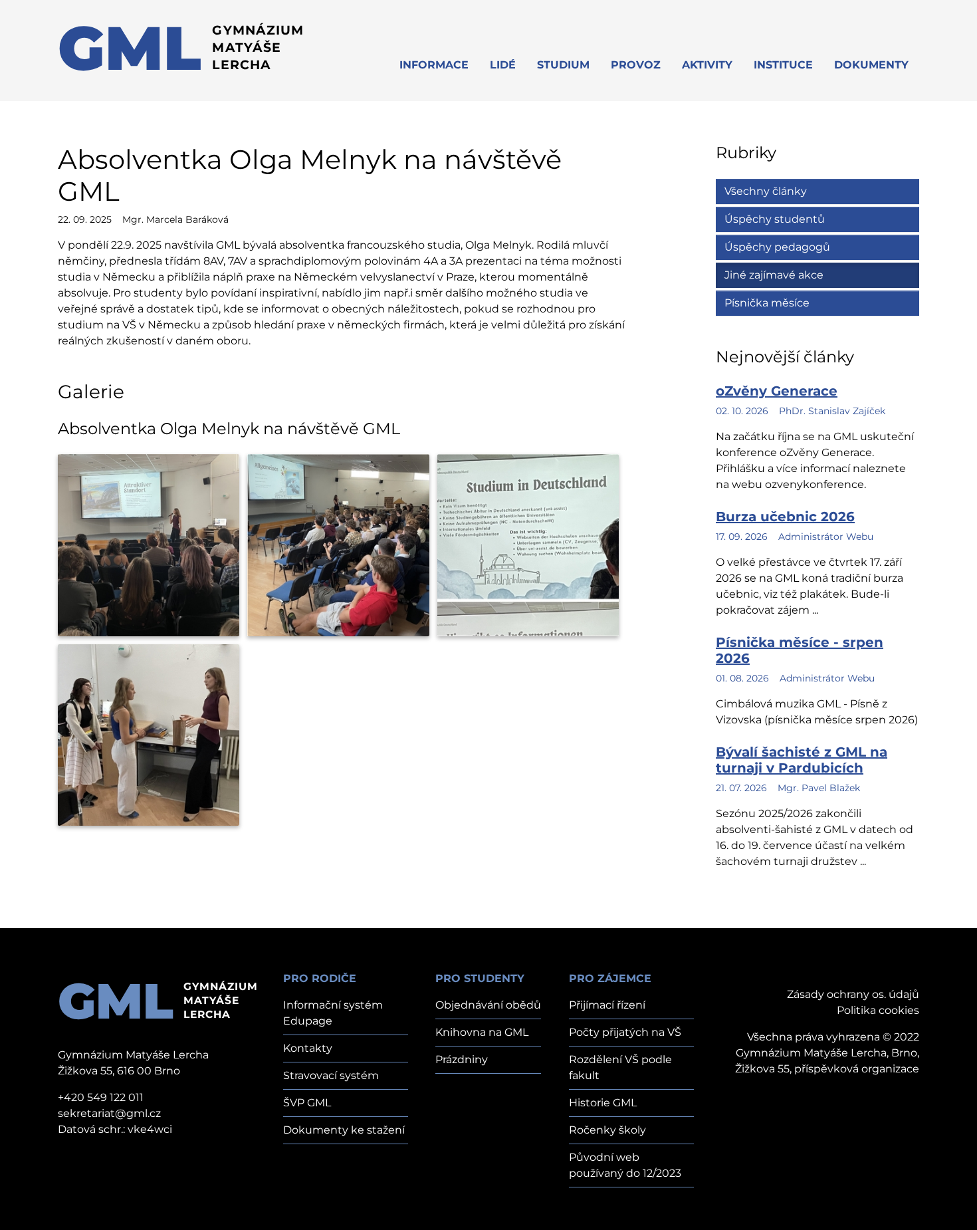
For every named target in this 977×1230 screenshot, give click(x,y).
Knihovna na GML (481, 1032)
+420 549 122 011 (101, 1097)
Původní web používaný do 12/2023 (625, 1165)
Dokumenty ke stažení (344, 1130)
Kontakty (307, 1048)
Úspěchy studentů (774, 219)
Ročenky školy (607, 1130)
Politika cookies (878, 1010)
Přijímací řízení (607, 1005)
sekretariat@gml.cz (109, 1113)
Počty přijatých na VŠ (625, 1032)
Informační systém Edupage (333, 1013)
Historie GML (603, 1102)
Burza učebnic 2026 (785, 517)
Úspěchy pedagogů (777, 247)
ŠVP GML (307, 1102)
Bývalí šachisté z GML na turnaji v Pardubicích (801, 760)
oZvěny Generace (776, 391)
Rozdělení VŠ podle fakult (620, 1067)
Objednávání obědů (488, 1005)
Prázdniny (461, 1059)
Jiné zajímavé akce (773, 275)
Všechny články (765, 191)
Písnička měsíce (767, 303)
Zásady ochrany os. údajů (853, 994)
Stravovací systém (331, 1075)
